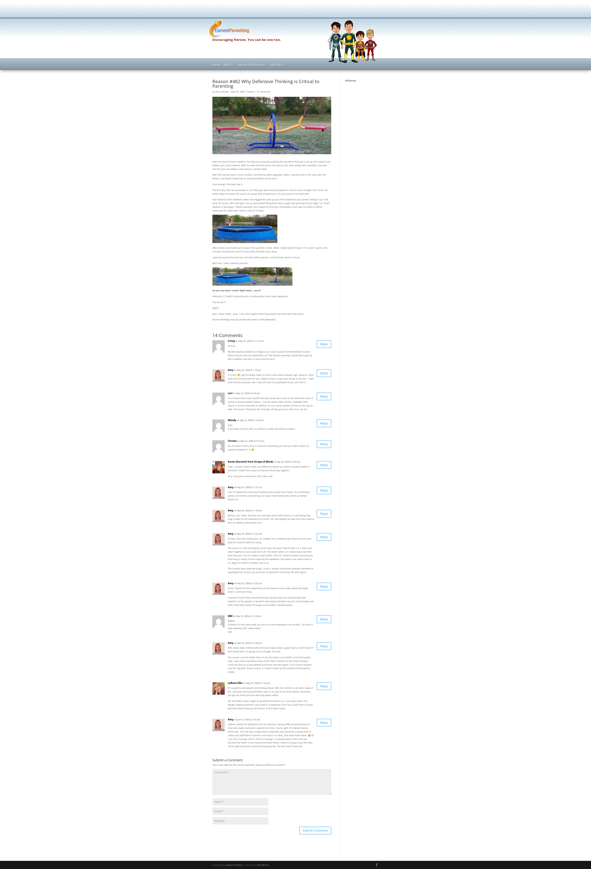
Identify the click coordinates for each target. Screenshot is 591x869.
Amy (230, 370)
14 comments (263, 91)
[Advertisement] (295, 10)
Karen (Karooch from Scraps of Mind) (250, 461)
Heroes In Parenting (250, 65)
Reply (324, 344)
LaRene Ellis (235, 683)
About (227, 65)
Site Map (275, 65)
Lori (230, 393)
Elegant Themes (234, 864)
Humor (250, 91)
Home (216, 65)
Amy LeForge (222, 91)
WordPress (263, 864)
